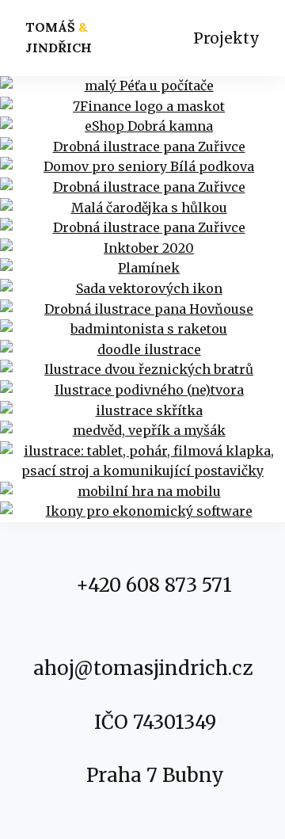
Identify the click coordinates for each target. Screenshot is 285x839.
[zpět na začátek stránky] (234, 750)
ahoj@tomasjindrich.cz (143, 668)
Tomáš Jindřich (58, 37)
